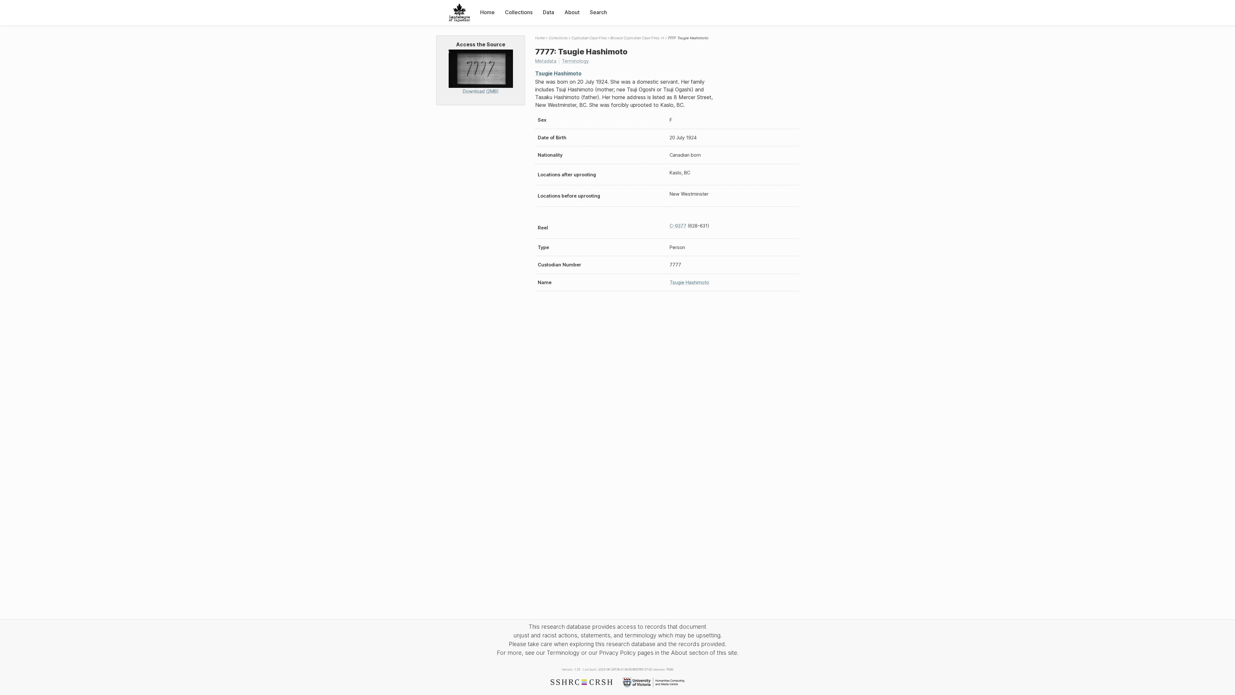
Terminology (575, 61)
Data (548, 12)
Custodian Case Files (589, 38)
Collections (519, 12)
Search (598, 12)
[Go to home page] (459, 12)
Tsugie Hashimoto (558, 73)
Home (487, 12)
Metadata (545, 61)
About (572, 12)
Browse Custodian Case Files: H (637, 38)
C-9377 (678, 225)
